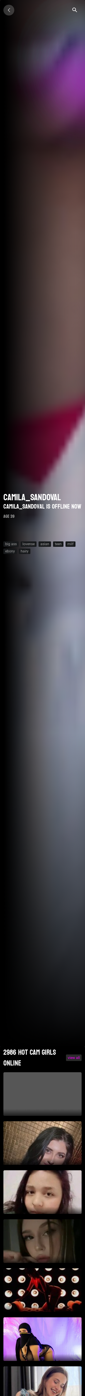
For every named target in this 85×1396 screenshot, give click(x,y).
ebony (10, 551)
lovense (28, 544)
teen (58, 544)
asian (44, 544)
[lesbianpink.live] (8, 10)
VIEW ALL (74, 1058)
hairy (25, 551)
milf (70, 544)
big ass (11, 544)
